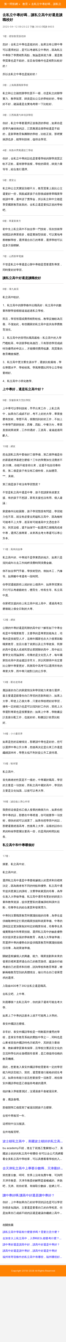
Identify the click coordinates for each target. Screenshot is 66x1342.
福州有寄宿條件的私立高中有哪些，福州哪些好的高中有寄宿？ (33, 1256)
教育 (25, 4)
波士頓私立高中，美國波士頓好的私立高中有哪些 (33, 1141)
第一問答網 (11, 4)
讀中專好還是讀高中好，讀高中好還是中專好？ (31, 1244)
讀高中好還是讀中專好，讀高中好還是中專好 (30, 1250)
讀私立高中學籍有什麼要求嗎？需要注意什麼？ (31, 1232)
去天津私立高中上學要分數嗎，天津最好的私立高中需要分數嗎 (33, 1168)
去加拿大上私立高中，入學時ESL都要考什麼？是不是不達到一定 (33, 1238)
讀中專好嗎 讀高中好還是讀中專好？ (29, 1195)
